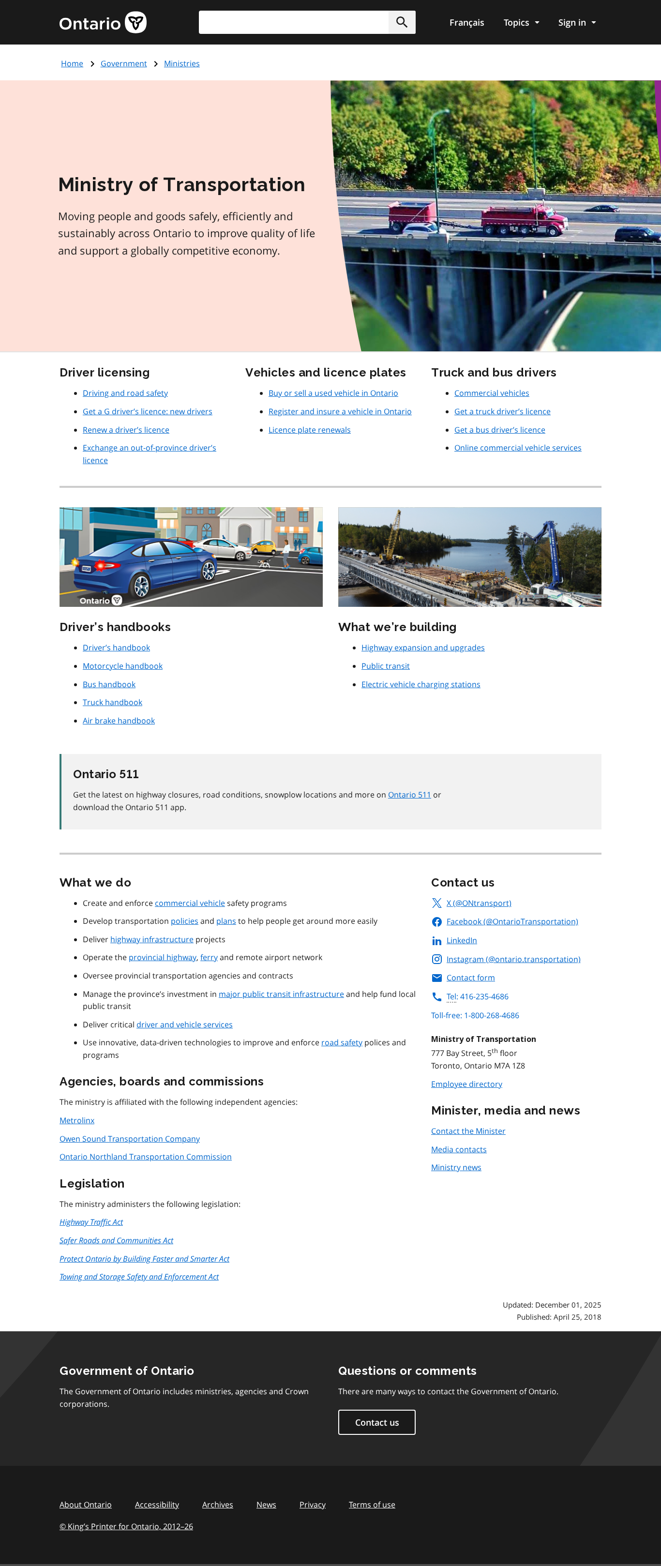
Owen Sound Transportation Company (130, 1138)
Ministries (182, 63)
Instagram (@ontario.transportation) (514, 959)
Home (72, 63)
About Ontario (86, 1504)
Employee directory (466, 1084)
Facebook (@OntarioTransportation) (512, 921)
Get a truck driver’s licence (502, 411)
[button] (402, 22)
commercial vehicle (190, 903)
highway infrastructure (152, 939)
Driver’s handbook (116, 647)
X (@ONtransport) (479, 903)
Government (124, 63)
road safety (341, 1042)
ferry (209, 957)
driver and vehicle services (184, 1024)
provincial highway (162, 957)
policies (184, 921)
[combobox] (307, 22)
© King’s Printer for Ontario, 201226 (126, 1526)
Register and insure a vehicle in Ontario (340, 411)
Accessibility (157, 1504)
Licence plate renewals (310, 429)
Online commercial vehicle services (518, 447)
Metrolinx (77, 1120)
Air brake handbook (119, 720)
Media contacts (459, 1149)
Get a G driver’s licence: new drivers (147, 411)
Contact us (377, 1422)
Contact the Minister (468, 1131)
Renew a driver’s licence (126, 429)
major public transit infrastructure (281, 994)
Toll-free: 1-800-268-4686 (475, 1015)
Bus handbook (109, 684)
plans (226, 921)
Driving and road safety (125, 393)
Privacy (313, 1504)
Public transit (385, 666)
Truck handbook (112, 702)
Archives (217, 1504)
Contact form (471, 977)
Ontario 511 (409, 794)
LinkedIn (462, 940)
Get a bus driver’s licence (499, 429)
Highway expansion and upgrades (423, 647)
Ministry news (456, 1167)
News (266, 1504)
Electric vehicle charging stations (421, 684)
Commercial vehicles (491, 393)
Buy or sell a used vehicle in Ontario (333, 393)
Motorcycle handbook (123, 666)
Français (467, 22)
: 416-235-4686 (478, 996)
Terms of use (372, 1504)
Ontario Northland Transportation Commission (146, 1156)
